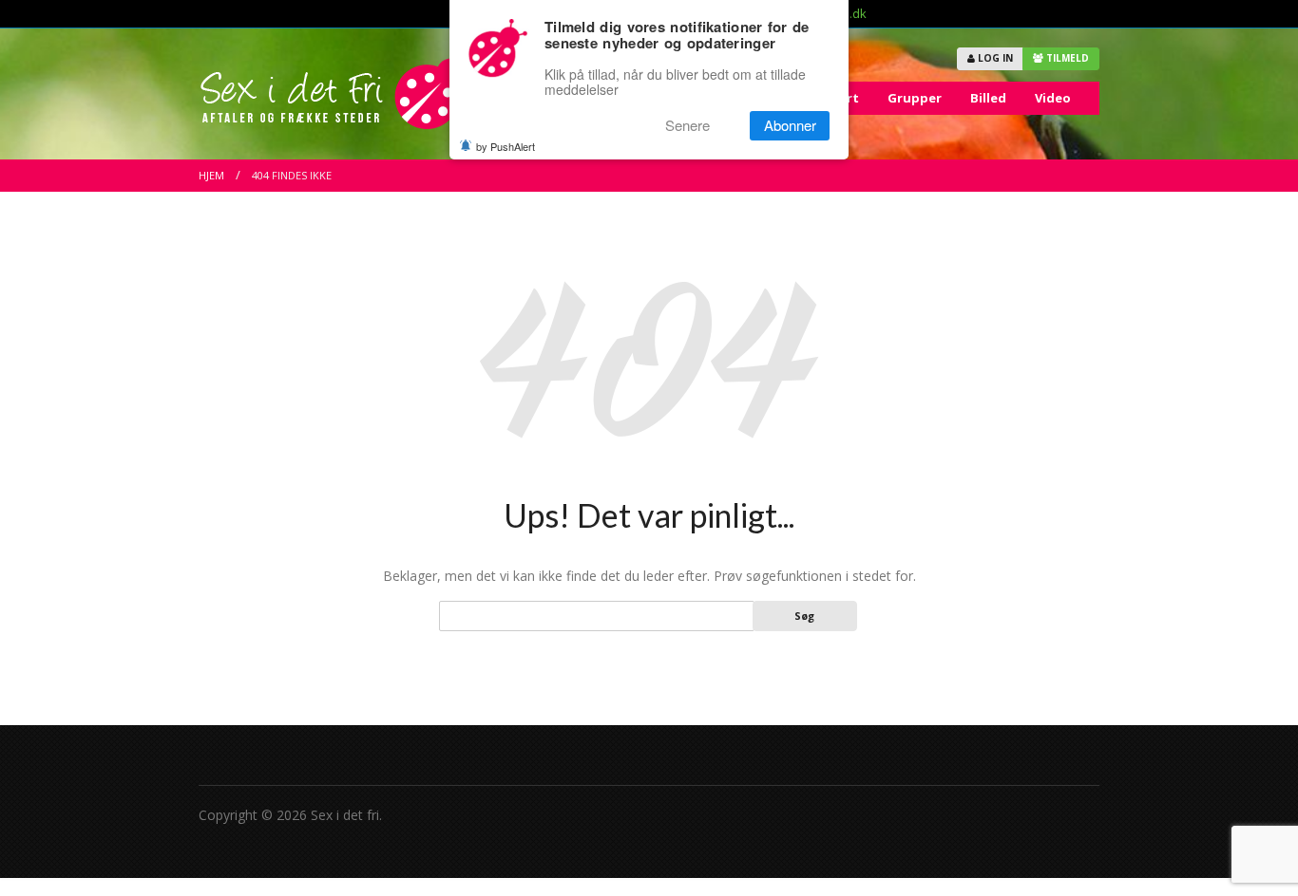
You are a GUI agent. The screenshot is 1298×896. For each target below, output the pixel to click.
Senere (687, 126)
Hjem (211, 175)
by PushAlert (505, 146)
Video (1053, 97)
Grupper (915, 97)
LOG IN (994, 58)
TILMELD (1066, 58)
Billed (988, 97)
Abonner (790, 126)
